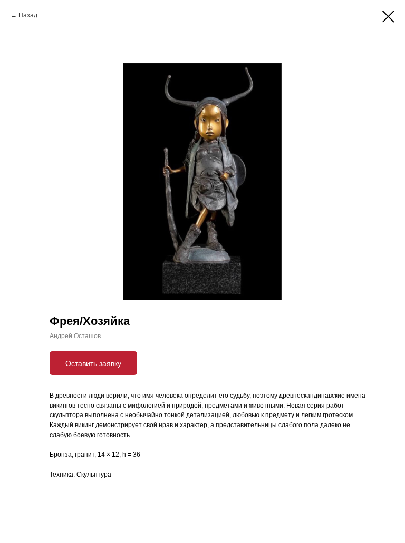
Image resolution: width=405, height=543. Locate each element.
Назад (27, 15)
